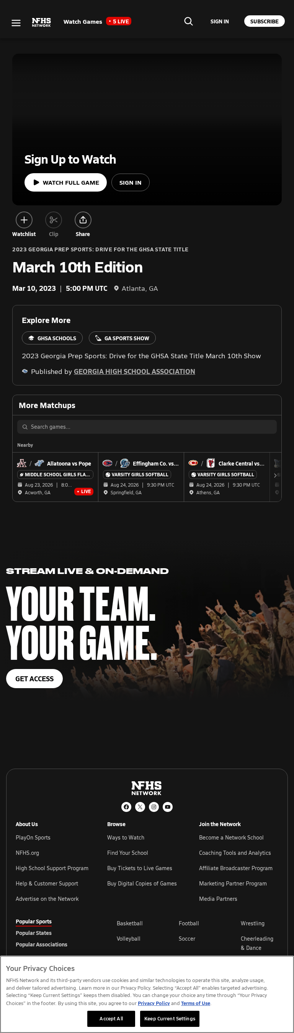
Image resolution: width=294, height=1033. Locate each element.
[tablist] (54, 932)
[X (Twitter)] (140, 807)
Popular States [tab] (34, 932)
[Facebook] (126, 807)
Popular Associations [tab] (41, 944)
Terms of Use (195, 1003)
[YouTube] (168, 807)
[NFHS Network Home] (41, 22)
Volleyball (128, 938)
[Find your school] (188, 21)
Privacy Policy (154, 1003)
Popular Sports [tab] (34, 921)
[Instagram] (154, 807)
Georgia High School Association (134, 371)
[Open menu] (16, 23)
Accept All (111, 1018)
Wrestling (253, 923)
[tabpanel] (197, 942)
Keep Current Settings (169, 1018)
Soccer (187, 938)
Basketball (130, 923)
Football (189, 923)
